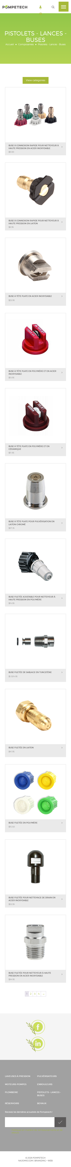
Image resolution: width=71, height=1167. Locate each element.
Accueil (9, 44)
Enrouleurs (44, 1084)
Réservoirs (12, 1103)
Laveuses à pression (17, 1076)
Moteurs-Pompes (15, 1084)
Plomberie (11, 1092)
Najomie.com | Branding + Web (35, 1160)
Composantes (26, 44)
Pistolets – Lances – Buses (49, 1094)
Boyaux (41, 1103)
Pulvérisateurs (47, 1076)
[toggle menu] (64, 7)
